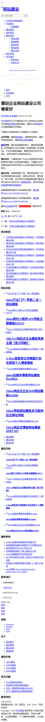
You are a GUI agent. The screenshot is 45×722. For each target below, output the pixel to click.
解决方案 (15, 51)
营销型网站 (26, 182)
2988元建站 (11, 668)
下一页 (19, 216)
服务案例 (10, 645)
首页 (8, 90)
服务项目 (10, 33)
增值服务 (10, 651)
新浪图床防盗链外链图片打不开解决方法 (24, 545)
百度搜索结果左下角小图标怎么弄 (21, 551)
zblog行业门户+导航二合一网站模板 (22, 460)
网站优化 (15, 45)
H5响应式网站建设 (14, 21)
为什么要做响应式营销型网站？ (20, 691)
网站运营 (15, 48)
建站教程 (15, 42)
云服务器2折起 (22, 84)
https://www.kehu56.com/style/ (16, 193)
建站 (3, 145)
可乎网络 (5, 116)
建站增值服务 (15, 185)
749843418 (7, 588)
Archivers (10, 624)
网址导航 (10, 54)
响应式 (22, 140)
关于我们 (10, 57)
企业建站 (10, 93)
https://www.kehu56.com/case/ (16, 201)
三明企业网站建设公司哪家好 (22, 226)
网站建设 (19, 137)
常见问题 (15, 39)
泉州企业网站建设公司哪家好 (22, 221)
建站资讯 (10, 36)
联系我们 (15, 60)
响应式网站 (12, 124)
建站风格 (10, 440)
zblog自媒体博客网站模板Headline (21, 519)
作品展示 (10, 24)
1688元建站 (11, 665)
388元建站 (10, 662)
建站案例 (10, 30)
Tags (8, 631)
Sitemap (9, 627)
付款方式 (15, 63)
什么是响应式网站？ (15, 682)
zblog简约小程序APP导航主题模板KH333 (24, 473)
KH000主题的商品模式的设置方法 (21, 542)
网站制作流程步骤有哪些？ (18, 685)
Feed (8, 629)
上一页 (4, 216)
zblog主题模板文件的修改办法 (19, 554)
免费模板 (15, 27)
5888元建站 (11, 671)
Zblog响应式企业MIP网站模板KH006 (22, 531)
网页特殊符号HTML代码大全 (19, 548)
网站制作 (39, 124)
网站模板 (29, 140)
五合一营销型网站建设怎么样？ (20, 688)
